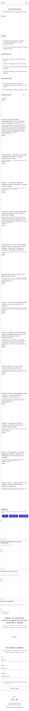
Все (5, 516)
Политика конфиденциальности (14, 703)
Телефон (3, 673)
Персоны (13, 516)
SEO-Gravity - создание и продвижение (14, 707)
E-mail (2, 665)
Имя (2, 657)
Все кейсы (5, 612)
